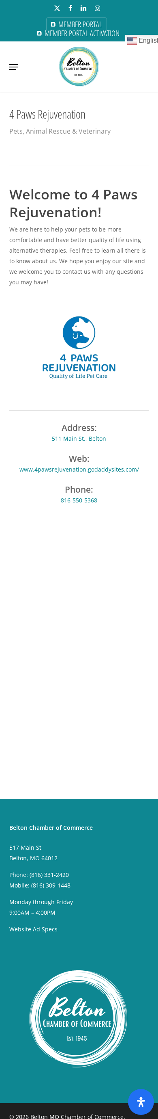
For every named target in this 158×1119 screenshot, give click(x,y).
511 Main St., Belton (79, 438)
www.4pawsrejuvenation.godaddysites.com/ (79, 469)
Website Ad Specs (33, 929)
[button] (13, 67)
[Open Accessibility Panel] (141, 1102)
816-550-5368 (79, 500)
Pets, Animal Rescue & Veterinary (60, 131)
